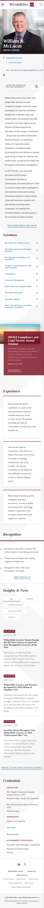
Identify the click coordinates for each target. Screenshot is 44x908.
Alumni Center (22, 875)
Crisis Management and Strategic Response (18, 250)
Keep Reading (21, 577)
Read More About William (20, 226)
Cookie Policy (33, 879)
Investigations (10, 274)
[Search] (41, 5)
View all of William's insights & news (21, 768)
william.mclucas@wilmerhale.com (23, 70)
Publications (15, 611)
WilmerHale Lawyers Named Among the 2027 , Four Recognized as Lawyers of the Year (21, 644)
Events (12, 617)
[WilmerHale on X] (25, 864)
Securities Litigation (12, 299)
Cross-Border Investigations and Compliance (17, 258)
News (30, 599)
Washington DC (14, 58)
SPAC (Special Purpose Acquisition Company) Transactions (18, 306)
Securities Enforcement (14, 293)
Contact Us (31, 871)
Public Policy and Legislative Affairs (18, 286)
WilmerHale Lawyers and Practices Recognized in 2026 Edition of (20, 687)
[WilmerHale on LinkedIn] (19, 864)
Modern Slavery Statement (20, 887)
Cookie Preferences (15, 883)
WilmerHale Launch (15, 871)
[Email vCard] (4, 75)
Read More (13, 370)
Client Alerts (15, 605)
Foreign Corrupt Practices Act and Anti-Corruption (18, 267)
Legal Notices (21, 879)
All (11, 599)
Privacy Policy (9, 879)
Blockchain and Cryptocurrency (17, 243)
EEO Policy (29, 883)
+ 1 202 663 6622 (14, 63)
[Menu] (3, 5)
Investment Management (14, 280)
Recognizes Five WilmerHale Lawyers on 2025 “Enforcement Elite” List (19, 732)
